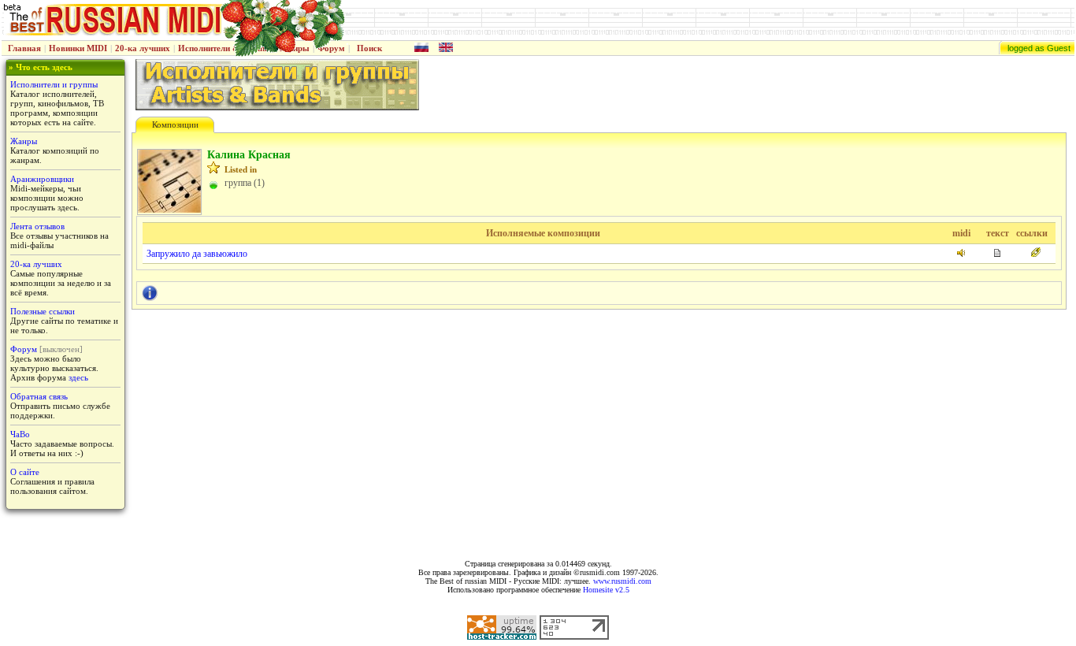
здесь (78, 377)
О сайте (24, 472)
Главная (24, 48)
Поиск (369, 48)
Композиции (175, 124)
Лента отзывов (37, 226)
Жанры (23, 141)
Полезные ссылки (42, 311)
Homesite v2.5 (606, 589)
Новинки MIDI (78, 48)
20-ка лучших (142, 48)
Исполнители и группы (54, 84)
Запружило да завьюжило (197, 253)
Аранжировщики (42, 179)
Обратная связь (39, 396)
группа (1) (244, 182)
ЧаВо (20, 434)
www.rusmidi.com (622, 581)
